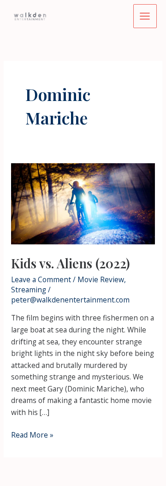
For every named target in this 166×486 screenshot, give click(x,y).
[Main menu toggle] (145, 16)
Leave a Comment (41, 279)
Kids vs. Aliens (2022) (70, 263)
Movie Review (100, 279)
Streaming (28, 289)
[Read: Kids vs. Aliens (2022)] (83, 203)
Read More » (32, 435)
